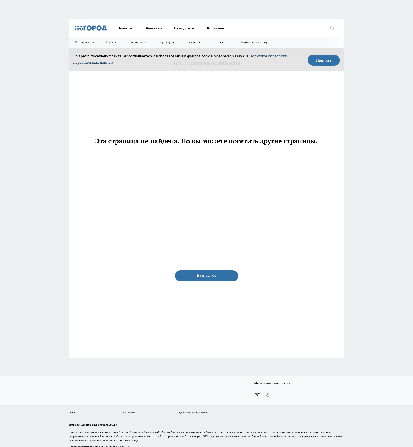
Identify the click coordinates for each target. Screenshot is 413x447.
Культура (167, 42)
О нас (72, 412)
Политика (215, 28)
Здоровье (220, 42)
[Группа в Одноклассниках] (267, 395)
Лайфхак (193, 42)
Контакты (129, 412)
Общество (153, 28)
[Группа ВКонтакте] (257, 395)
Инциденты (184, 28)
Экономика (138, 42)
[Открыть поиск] (332, 28)
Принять (323, 60)
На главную (206, 275)
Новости (124, 28)
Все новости (84, 42)
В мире (111, 42)
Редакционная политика (192, 412)
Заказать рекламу (254, 42)
